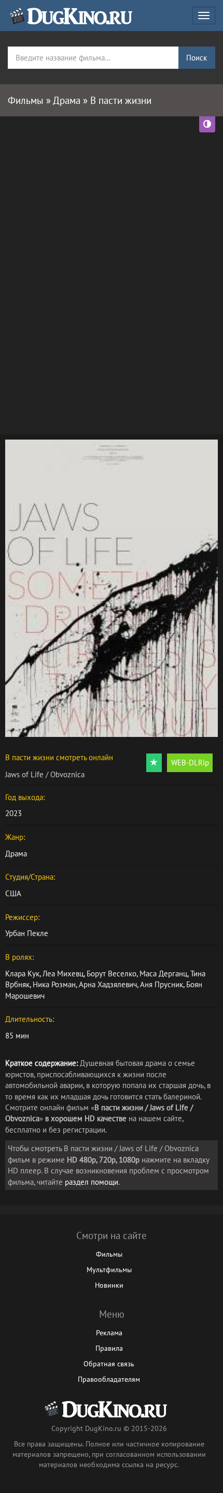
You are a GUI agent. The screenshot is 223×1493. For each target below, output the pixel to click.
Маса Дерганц (163, 973)
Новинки (109, 1285)
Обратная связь (108, 1363)
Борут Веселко (111, 973)
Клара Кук (22, 973)
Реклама (109, 1332)
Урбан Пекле (26, 933)
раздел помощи (91, 1182)
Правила (109, 1348)
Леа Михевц (63, 973)
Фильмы (109, 1254)
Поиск (196, 58)
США (13, 893)
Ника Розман (54, 984)
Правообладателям (109, 1379)
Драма (16, 853)
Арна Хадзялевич (108, 984)
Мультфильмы (109, 1269)
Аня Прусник (161, 984)
